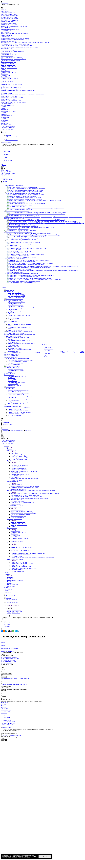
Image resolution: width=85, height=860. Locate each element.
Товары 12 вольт (15, 531)
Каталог (9, 449)
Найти (2, 740)
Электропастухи (15, 545)
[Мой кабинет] (1, 420)
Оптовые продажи (6, 710)
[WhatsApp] (13, 631)
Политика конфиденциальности (11, 735)
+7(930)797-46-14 (7, 129)
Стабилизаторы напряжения (19, 562)
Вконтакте (7, 150)
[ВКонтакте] (2, 631)
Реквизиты (4, 713)
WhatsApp (7, 151)
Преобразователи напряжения (19, 463)
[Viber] (11, 631)
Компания (10, 577)
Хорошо (44, 856)
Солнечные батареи (16, 484)
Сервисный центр (6, 711)
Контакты (3, 704)
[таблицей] (4, 666)
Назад (10, 447)
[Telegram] (18, 631)
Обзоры (3, 705)
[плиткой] (1, 666)
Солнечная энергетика (17, 510)
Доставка (3, 707)
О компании (4, 702)
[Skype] (16, 631)
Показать (3, 677)
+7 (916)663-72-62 (8, 127)
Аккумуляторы (15, 453)
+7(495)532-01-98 (6, 124)
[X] (9, 631)
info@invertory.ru (6, 142)
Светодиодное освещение (18, 522)
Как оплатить (4, 708)
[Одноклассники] (4, 631)
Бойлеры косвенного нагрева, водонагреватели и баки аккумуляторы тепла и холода (35, 493)
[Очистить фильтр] (2, 675)
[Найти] (2, 8)
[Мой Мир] (6, 631)
